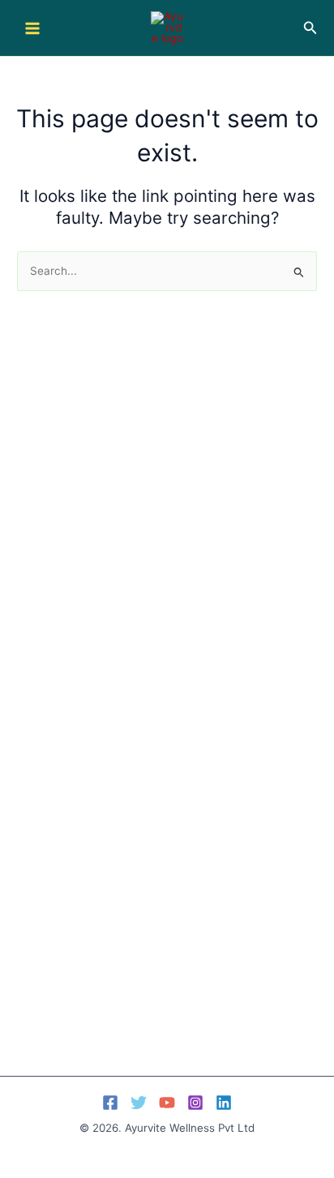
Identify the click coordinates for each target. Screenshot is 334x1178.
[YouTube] (167, 1102)
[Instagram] (195, 1102)
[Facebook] (110, 1102)
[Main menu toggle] (32, 28)
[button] (310, 28)
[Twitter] (139, 1102)
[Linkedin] (224, 1102)
